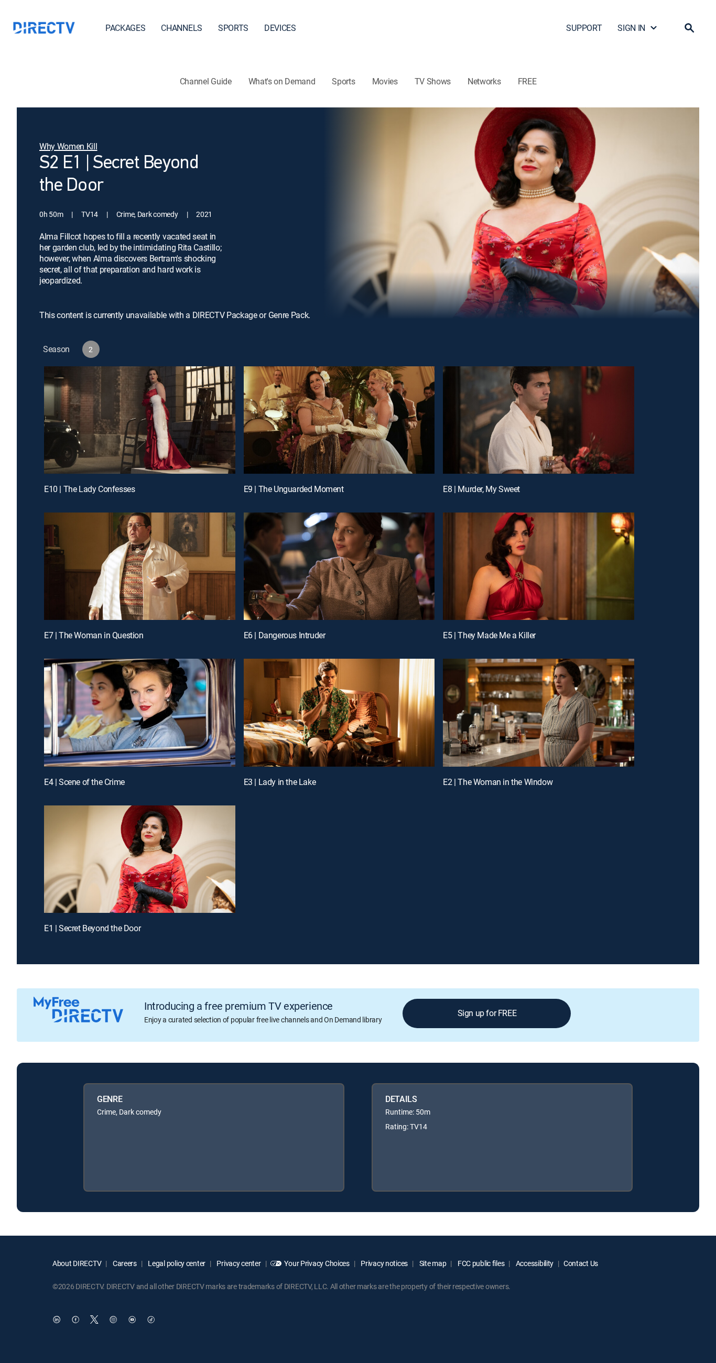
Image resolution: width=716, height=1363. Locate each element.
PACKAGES (125, 28)
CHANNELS (181, 28)
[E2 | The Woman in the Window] (538, 712)
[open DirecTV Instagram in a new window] (113, 1319)
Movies (385, 81)
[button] (689, 27)
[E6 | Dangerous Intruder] (339, 566)
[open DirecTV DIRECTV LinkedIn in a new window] (56, 1319)
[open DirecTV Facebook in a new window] (75, 1319)
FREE (527, 81)
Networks (484, 81)
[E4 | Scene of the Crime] (139, 712)
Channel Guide (206, 81)
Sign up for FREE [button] (487, 1013)
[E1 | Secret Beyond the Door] (139, 859)
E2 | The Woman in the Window (497, 782)
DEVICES (280, 28)
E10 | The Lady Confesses (89, 489)
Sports (343, 81)
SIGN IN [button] (631, 28)
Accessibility (534, 1263)
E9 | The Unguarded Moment (294, 489)
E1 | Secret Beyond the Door (92, 928)
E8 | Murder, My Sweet (481, 489)
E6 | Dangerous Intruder (285, 635)
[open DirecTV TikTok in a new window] (151, 1319)
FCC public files (480, 1263)
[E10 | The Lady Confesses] (139, 420)
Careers (124, 1263)
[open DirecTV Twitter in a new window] (94, 1319)
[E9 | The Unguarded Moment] (339, 420)
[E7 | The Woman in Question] (139, 566)
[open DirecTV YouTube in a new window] (132, 1319)
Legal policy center (176, 1263)
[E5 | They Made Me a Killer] (538, 566)
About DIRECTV (76, 1263)
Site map (432, 1263)
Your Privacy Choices (316, 1263)
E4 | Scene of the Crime (84, 782)
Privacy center (238, 1263)
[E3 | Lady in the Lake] (339, 712)
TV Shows (433, 81)
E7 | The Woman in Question (94, 635)
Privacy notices (384, 1263)
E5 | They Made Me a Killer (489, 635)
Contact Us (580, 1263)
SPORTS (233, 28)
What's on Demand (282, 81)
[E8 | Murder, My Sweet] (538, 420)
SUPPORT (584, 28)
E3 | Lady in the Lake (280, 782)
